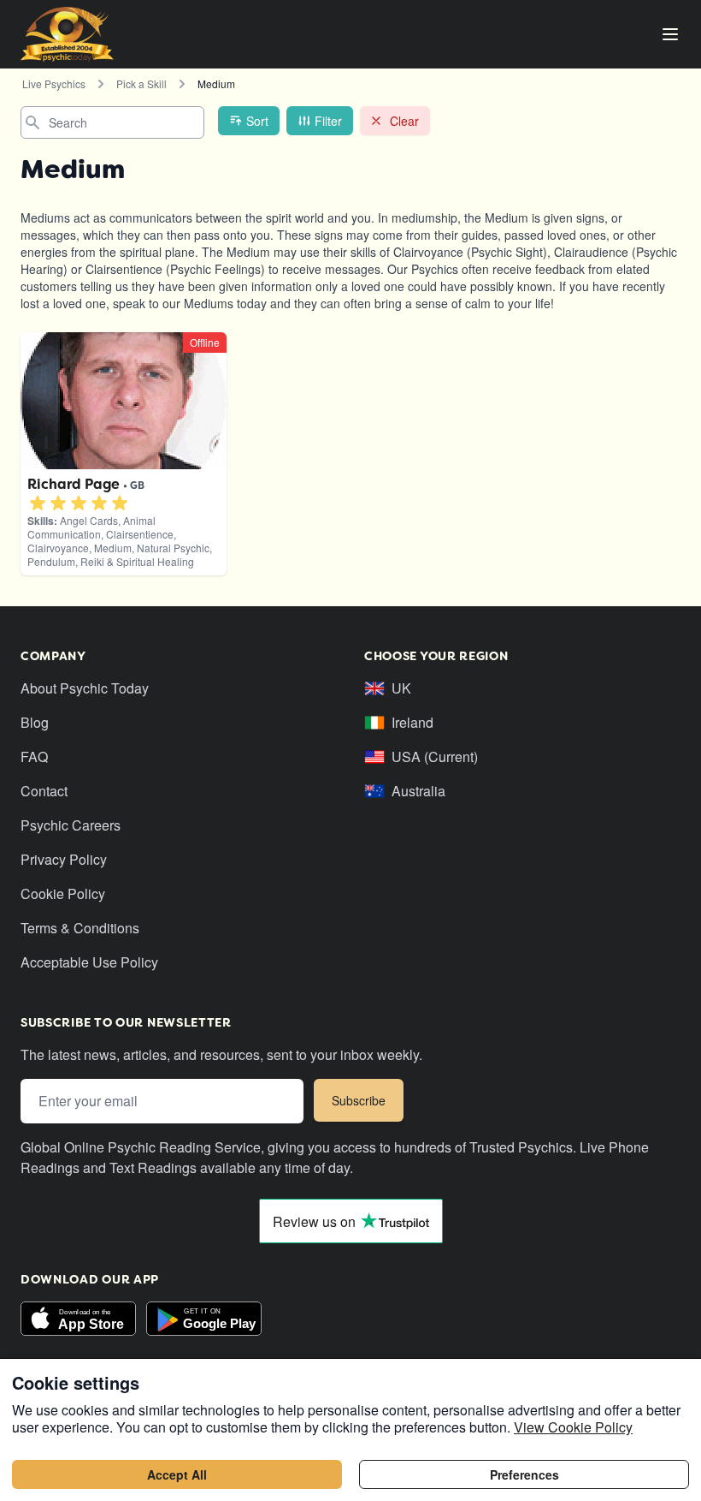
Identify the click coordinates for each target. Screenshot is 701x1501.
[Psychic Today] (67, 34)
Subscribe (359, 1100)
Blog (35, 722)
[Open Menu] (670, 34)
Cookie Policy (63, 893)
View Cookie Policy (573, 1427)
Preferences (524, 1474)
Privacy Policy (64, 859)
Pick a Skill (141, 83)
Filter (328, 120)
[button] (37, 503)
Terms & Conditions (80, 928)
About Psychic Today (85, 688)
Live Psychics (53, 83)
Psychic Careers (71, 825)
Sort (257, 120)
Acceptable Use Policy (89, 962)
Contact (44, 791)
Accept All (177, 1474)
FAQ (34, 756)
